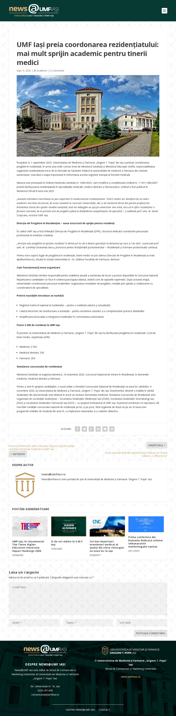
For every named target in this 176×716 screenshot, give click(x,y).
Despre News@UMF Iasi (80, 710)
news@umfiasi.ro (53, 474)
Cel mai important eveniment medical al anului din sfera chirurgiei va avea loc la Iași (107, 546)
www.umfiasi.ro (130, 676)
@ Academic (40, 70)
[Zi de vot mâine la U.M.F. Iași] (68, 526)
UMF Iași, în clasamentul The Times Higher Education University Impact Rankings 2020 (28, 546)
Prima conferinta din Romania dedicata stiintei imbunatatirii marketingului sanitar (145, 541)
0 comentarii (57, 70)
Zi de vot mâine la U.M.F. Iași (67, 543)
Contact (104, 710)
